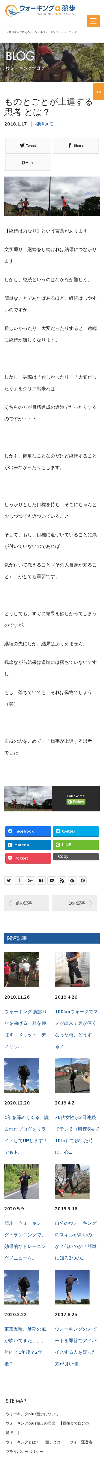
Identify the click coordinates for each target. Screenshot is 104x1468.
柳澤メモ (44, 124)
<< (98, 92)
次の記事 (77, 903)
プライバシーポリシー (24, 1451)
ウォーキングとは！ (23, 1442)
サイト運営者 (81, 1442)
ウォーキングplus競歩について (32, 1414)
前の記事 (24, 903)
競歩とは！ (54, 1442)
